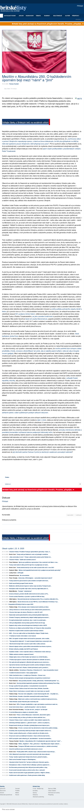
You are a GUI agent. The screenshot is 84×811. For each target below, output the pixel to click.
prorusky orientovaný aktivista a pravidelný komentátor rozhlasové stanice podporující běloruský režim (42, 431)
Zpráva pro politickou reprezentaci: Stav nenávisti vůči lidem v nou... (38, 562)
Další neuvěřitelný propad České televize (21, 583)
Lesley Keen (12, 573)
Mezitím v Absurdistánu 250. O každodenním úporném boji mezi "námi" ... (40, 741)
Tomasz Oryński (14, 84)
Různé (17, 794)
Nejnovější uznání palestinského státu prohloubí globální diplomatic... (29, 615)
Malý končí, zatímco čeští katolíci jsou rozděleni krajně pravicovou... (38, 699)
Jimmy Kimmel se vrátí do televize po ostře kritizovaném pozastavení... (30, 610)
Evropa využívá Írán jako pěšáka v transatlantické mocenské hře (28, 686)
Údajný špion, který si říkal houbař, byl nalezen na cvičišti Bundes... (28, 657)
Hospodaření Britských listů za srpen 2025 (21, 604)
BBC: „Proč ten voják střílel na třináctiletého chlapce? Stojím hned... (29, 633)
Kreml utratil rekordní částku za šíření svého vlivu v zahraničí (27, 770)
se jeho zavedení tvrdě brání (42, 316)
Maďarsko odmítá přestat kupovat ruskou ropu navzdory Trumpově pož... (30, 586)
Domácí (17, 788)
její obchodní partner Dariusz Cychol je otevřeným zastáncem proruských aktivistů (42, 452)
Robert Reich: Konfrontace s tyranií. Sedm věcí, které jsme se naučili (29, 691)
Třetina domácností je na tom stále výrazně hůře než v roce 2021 (35, 567)
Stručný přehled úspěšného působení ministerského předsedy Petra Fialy (38, 683)
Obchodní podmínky (38, 797)
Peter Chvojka (13, 578)
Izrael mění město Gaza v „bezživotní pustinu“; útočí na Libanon (27, 707)
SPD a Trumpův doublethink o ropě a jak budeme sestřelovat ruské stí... (37, 704)
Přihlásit (80, 6)
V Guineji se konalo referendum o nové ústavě (22, 636)
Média (17, 792)
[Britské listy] (26, 122)
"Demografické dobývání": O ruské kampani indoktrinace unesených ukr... (30, 641)
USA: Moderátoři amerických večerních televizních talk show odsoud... (29, 754)
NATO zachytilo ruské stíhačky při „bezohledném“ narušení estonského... (30, 738)
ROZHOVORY (30, 16)
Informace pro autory (54, 792)
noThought (20, 573)
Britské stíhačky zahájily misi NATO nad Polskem (23, 649)
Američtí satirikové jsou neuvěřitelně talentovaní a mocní (25, 749)
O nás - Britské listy (38, 788)
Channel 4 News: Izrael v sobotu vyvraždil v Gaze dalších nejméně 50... (29, 720)
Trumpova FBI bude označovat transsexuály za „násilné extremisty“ (38, 746)
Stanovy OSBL (52, 788)
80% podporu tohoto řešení (25, 314)
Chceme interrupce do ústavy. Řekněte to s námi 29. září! (26, 612)
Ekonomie (3, 790)
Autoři (67, 16)
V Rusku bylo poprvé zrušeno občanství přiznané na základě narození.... (30, 659)
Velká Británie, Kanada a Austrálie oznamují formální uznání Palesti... (29, 696)
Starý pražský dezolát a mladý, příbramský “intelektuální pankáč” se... (39, 681)
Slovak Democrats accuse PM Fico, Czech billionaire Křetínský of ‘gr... (38, 602)
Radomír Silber (13, 570)
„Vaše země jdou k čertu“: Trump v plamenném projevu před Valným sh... (30, 557)
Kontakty (35, 790)
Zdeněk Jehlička (14, 670)
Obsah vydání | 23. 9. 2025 (13, 548)
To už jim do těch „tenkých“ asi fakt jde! (35, 709)
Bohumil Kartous (14, 575)
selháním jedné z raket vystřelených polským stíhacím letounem (25, 412)
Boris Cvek (12, 554)
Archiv (21, 16)
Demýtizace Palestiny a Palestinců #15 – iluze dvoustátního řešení (39, 670)
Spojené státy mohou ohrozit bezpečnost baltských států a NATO (28, 625)
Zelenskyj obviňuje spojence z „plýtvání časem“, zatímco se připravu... (29, 723)
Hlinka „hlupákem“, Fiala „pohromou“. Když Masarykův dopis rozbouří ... (39, 744)
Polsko (7, 477)
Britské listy (14, 9)
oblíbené (78, 515)
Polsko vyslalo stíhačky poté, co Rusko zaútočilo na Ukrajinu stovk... (29, 733)
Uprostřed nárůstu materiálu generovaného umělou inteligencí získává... (30, 665)
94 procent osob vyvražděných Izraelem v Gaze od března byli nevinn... (29, 736)
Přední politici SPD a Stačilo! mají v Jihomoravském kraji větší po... (36, 752)
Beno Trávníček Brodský (16, 709)
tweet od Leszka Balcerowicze (36, 319)
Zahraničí (2, 788)
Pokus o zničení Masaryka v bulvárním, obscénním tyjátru (33, 715)
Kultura (2, 792)
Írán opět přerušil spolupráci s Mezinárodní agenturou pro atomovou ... (29, 662)
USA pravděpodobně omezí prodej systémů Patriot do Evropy (27, 623)
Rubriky (47, 16)
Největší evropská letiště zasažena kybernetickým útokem (26, 630)
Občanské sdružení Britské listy (20, 804)
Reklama (35, 794)
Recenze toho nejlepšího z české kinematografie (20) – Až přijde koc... (38, 694)
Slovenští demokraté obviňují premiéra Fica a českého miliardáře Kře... (38, 599)
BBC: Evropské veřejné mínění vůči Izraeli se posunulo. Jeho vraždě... (29, 638)
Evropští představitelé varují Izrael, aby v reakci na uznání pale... (28, 620)
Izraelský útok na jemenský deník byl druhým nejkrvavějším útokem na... (30, 730)
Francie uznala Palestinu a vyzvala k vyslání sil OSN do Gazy (26, 596)
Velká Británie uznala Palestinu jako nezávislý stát (23, 701)
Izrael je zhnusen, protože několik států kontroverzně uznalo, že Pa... (29, 594)
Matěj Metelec (13, 591)
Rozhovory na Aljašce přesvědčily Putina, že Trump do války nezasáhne (30, 628)
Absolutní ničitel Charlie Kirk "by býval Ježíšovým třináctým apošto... (29, 762)
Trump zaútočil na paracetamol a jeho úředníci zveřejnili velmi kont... (29, 581)
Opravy (35, 792)
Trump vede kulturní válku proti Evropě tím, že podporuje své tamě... (29, 565)
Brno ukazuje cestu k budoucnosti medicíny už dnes (33, 607)
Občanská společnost (6, 794)
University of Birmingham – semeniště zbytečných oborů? (35, 578)
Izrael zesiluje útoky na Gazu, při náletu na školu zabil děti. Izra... (27, 717)
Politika (17, 790)
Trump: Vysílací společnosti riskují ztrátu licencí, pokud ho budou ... (28, 757)
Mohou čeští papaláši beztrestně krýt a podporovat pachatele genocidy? (40, 570)
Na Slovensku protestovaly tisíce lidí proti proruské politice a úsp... (28, 767)
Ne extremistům (24, 575)
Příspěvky (75, 16)
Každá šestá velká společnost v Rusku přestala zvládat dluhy (27, 775)
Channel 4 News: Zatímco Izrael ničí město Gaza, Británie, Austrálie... (29, 688)
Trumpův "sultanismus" (25, 591)
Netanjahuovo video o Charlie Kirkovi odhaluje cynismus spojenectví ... (29, 765)
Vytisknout (8, 484)
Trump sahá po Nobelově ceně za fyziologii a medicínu (32, 554)
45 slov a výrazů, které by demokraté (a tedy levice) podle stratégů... (38, 728)
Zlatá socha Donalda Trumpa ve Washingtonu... (22, 759)
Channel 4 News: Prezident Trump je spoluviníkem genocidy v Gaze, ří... (30, 552)
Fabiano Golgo (13, 607)
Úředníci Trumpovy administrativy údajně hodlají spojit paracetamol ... (29, 617)
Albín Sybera (13, 599)
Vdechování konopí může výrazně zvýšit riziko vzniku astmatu (27, 644)
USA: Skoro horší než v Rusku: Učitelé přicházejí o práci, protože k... (29, 667)
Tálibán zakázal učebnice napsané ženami (21, 654)
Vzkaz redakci (52, 790)
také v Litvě (41, 420)
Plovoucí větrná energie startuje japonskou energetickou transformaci (29, 678)
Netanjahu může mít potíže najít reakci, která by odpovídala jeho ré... (29, 588)
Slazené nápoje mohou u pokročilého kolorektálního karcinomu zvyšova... (30, 646)
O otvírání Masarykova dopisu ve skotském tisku (23, 712)
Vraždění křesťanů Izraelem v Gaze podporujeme (23, 673)
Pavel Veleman (13, 562)
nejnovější (70, 515)
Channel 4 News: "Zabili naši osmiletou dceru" (22, 559)
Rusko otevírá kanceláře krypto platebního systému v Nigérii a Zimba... (29, 772)
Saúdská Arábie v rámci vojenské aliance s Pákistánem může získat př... (30, 652)
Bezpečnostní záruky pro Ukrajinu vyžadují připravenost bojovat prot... (29, 725)
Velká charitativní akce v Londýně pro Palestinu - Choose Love (27, 675)
